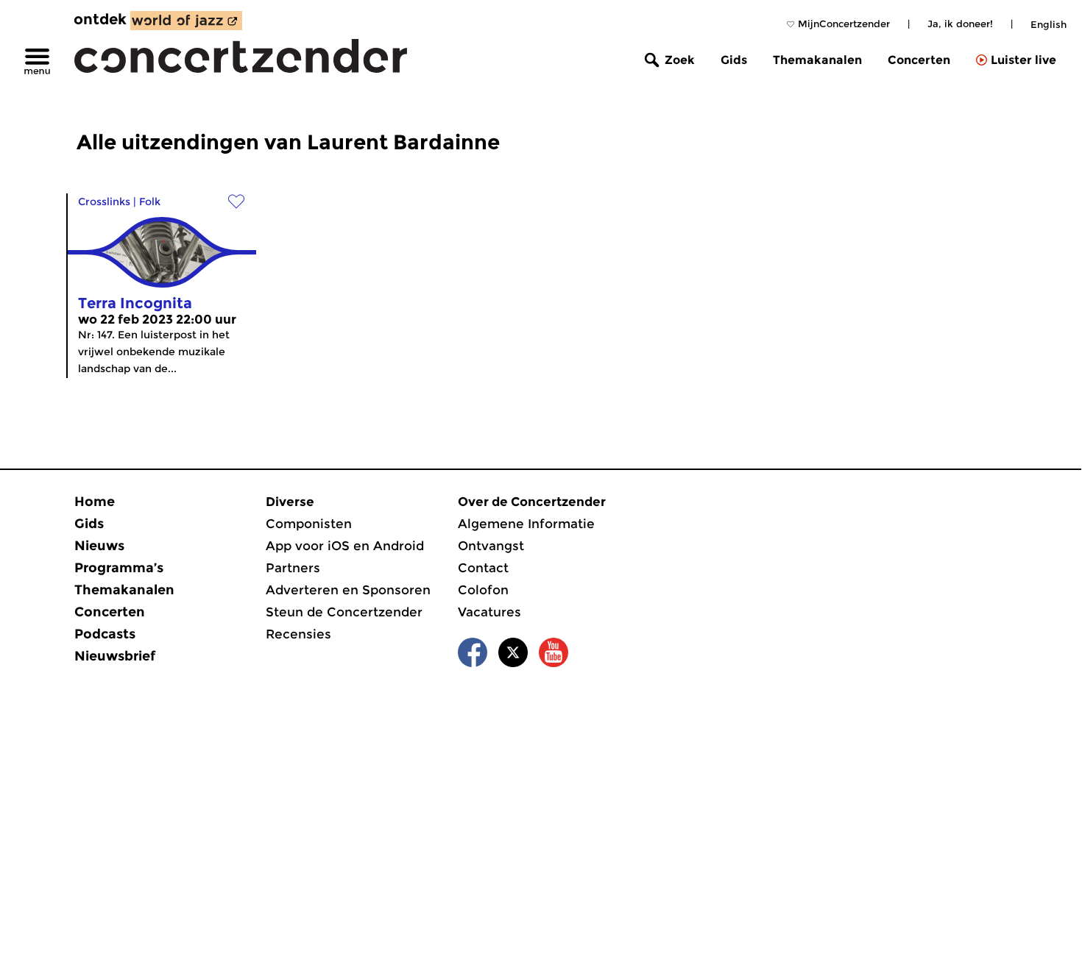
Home (94, 502)
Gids (734, 60)
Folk (149, 201)
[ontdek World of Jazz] (186, 20)
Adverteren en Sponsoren (348, 590)
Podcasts (104, 634)
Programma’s (118, 568)
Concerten (919, 60)
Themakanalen (817, 60)
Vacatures (489, 612)
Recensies (298, 634)
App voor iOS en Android (345, 545)
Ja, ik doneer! (960, 23)
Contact (483, 567)
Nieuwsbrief (114, 656)
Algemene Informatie (526, 523)
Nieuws (99, 546)
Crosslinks (104, 201)
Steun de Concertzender (344, 612)
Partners (293, 567)
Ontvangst (491, 545)
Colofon (483, 590)
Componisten (309, 523)
